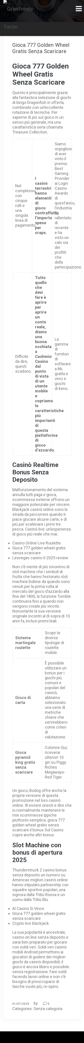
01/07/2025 (20, 1003)
